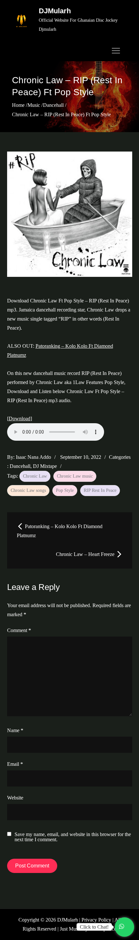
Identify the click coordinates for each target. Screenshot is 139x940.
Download (19, 418)
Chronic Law (35, 476)
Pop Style (65, 490)
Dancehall (20, 466)
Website (15, 797)
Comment (19, 630)
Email (15, 764)
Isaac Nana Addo (33, 457)
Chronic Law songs (28, 490)
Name (15, 730)
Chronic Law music (75, 476)
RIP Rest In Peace (100, 490)
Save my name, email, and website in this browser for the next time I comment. (73, 837)
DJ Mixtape (45, 466)
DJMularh (55, 11)
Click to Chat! (94, 927)
